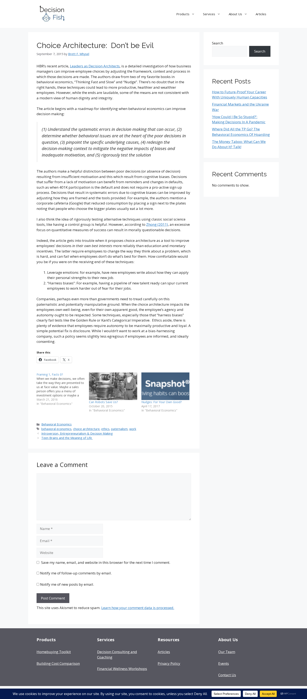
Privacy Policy (169, 663)
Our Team (226, 651)
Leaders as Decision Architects (95, 66)
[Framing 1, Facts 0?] (63, 389)
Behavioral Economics (56, 424)
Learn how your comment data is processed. (137, 607)
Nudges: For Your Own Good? (161, 402)
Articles (261, 14)
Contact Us (227, 675)
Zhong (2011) (157, 224)
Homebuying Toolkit (54, 651)
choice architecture (86, 429)
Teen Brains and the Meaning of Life (67, 438)
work (132, 429)
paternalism (119, 429)
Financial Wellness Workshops (122, 668)
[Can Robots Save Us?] (113, 386)
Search (217, 43)
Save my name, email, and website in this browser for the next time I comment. (105, 562)
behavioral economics (56, 429)
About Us (235, 14)
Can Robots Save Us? (103, 402)
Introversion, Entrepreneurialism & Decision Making (77, 433)
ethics (105, 429)
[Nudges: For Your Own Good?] (165, 386)
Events (223, 663)
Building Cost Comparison (58, 663)
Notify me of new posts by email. (67, 584)
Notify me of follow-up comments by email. (76, 573)
